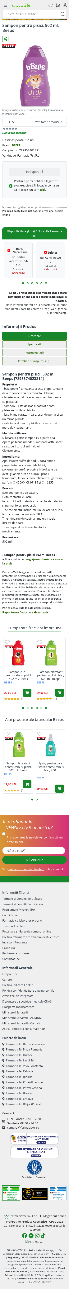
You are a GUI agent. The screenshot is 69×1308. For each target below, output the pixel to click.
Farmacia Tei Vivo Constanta (24, 1066)
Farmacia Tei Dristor (19, 1055)
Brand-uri (8, 948)
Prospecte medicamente (18, 1007)
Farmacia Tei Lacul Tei (20, 1060)
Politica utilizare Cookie (17, 985)
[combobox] (34, 14)
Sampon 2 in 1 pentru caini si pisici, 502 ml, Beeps (18, 675)
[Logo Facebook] (24, 1235)
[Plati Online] (34, 1242)
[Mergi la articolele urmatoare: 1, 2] (23, 283)
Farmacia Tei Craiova (19, 1099)
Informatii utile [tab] (34, 353)
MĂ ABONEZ (34, 860)
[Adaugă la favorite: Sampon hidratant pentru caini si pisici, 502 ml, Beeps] (39, 642)
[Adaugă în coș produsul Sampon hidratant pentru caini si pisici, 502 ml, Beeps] (59, 693)
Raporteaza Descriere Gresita (23, 612)
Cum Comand (11, 915)
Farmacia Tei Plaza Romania (24, 1049)
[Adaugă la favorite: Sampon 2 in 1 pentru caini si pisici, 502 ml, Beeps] (7, 642)
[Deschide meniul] (5, 5)
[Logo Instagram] (37, 1235)
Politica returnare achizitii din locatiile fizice (30, 937)
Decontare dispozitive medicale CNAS (27, 1001)
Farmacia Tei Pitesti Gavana (24, 1088)
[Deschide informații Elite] (8, 647)
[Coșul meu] (57, 5)
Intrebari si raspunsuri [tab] (34, 361)
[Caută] (63, 13)
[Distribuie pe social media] (5, 39)
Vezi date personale (33, 869)
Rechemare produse (15, 953)
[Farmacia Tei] (21, 5)
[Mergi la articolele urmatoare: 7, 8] (36, 283)
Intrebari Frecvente (14, 942)
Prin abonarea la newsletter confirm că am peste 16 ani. (35, 839)
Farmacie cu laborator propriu (22, 920)
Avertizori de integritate (17, 996)
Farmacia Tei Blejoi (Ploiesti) (24, 1104)
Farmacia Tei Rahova (19, 1071)
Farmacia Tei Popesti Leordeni (25, 1082)
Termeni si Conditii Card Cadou (22, 904)
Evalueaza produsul (14, 133)
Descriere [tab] (34, 336)
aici (42, 189)
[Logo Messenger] (31, 1235)
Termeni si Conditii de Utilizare (22, 898)
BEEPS (16, 145)
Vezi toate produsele (48, 122)
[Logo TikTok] (43, 1235)
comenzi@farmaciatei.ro (23, 1127)
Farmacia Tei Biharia (19, 1077)
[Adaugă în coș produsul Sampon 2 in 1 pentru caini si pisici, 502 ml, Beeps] (27, 693)
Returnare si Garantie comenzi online (26, 931)
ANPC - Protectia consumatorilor (23, 1029)
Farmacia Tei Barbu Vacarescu (25, 1044)
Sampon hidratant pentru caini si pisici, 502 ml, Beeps (50, 675)
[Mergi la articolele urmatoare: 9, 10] (41, 283)
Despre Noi (9, 974)
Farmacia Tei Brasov (19, 1093)
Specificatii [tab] (35, 344)
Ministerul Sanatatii (15, 1012)
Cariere (7, 979)
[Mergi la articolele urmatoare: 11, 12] (46, 283)
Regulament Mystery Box (18, 909)
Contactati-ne (11, 959)
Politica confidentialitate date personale (28, 990)
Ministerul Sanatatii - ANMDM (22, 1018)
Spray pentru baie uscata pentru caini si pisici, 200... (50, 767)
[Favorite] (50, 5)
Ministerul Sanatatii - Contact (21, 1023)
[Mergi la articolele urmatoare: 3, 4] (27, 283)
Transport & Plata (13, 926)
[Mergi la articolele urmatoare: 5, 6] (32, 283)
